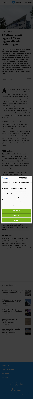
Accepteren (16, 210)
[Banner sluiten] (30, 177)
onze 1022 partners (12, 191)
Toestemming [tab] (6, 182)
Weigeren (16, 220)
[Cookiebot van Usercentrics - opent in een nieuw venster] (20, 178)
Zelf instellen (15, 215)
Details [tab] (15, 182)
